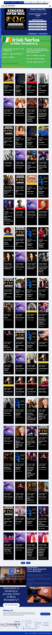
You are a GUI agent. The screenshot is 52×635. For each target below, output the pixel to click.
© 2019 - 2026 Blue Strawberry (45, 633)
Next (28, 562)
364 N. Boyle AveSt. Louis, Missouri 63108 (28, 623)
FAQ (36, 625)
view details (32, 33)
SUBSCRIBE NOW (45, 613)
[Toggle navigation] (50, 6)
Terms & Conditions (33, 633)
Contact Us (37, 626)
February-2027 (47, 2)
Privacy (26, 633)
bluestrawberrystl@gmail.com (31, 628)
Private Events (46, 622)
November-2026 (27, 2)
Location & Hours (38, 623)
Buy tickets (43, 33)
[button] (2, 2)
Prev (23, 562)
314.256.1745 (28, 626)
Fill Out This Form (11, 605)
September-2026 (14, 2)
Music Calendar (38, 622)
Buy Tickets (45, 623)
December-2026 (34, 2)
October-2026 (20, 2)
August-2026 (6, 2)
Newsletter (46, 625)
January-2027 (41, 2)
